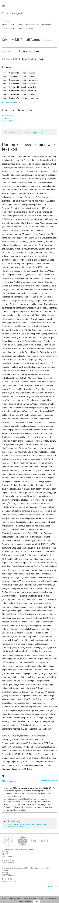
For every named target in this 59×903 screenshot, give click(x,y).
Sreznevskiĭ (14, 91)
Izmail (23, 73)
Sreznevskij (14, 73)
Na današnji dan (9, 28)
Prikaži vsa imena (12, 102)
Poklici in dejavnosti (32, 25)
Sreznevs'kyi (14, 98)
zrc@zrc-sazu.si (10, 881)
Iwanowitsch (33, 80)
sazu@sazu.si (9, 863)
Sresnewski (14, 80)
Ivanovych (33, 98)
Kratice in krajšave (49, 781)
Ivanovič (31, 73)
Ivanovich (32, 87)
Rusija (36, 51)
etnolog (7, 118)
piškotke (27, 899)
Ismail (23, 80)
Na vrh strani (54, 887)
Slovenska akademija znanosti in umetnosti (18, 849)
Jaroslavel (26, 51)
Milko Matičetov (9, 781)
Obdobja (20, 25)
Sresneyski (14, 87)
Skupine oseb (46, 25)
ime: (4, 76)
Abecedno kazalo (8, 25)
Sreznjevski (14, 76)
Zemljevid (29, 28)
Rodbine (20, 28)
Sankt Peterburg (29, 59)
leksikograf (8, 121)
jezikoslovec (9, 115)
